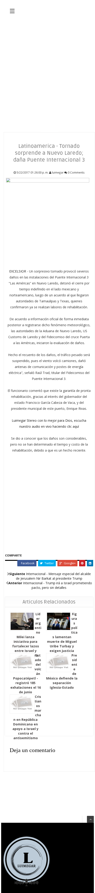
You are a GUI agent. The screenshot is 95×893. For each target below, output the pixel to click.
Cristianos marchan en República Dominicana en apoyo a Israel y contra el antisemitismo (26, 717)
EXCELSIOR (18, 271)
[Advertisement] (47, 72)
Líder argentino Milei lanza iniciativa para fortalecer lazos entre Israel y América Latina (27, 634)
